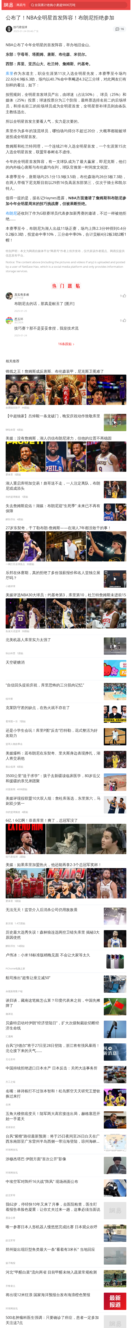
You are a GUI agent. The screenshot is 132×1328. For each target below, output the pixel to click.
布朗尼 (11, 213)
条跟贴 (65, 343)
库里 (10, 73)
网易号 (21, 5)
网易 (8, 5)
